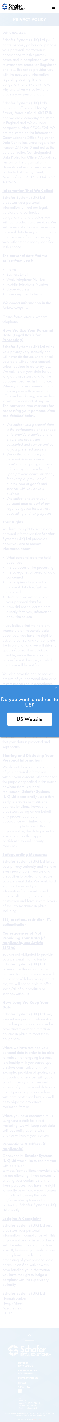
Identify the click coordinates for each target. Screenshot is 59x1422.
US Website (29, 719)
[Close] (56, 688)
